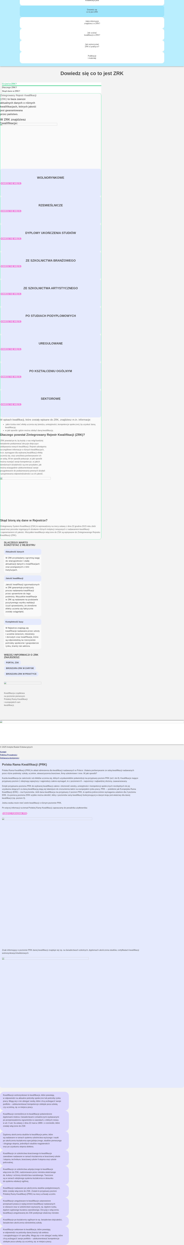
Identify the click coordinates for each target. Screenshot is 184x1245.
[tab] (51, 84)
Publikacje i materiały (92, 57)
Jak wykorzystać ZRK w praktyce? (92, 45)
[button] (22, 552)
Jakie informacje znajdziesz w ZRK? (92, 22)
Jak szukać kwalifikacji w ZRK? (92, 34)
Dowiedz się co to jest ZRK (92, 11)
